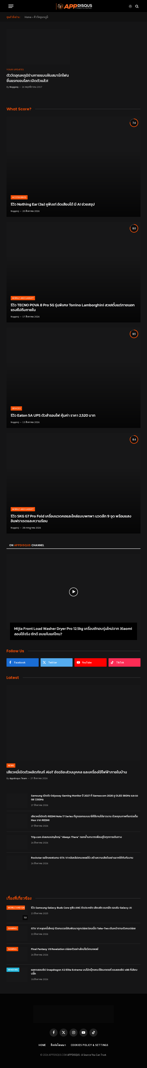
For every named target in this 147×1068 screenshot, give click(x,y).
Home (28, 17)
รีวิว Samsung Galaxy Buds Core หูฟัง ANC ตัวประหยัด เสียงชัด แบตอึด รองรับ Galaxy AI (81, 908)
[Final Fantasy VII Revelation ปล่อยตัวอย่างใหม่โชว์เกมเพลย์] (17, 954)
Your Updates (15, 69)
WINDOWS (13, 969)
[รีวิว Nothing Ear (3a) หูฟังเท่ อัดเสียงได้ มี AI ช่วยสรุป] (73, 166)
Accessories (19, 197)
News (11, 765)
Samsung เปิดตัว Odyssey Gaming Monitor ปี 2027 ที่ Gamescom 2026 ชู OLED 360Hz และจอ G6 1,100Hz (84, 798)
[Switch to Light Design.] (130, 6)
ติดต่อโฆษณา (58, 1045)
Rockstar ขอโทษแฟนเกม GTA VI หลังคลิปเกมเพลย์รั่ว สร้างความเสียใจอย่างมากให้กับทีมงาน (82, 858)
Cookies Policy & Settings (90, 1045)
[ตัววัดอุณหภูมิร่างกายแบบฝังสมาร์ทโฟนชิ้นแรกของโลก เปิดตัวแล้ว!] (38, 47)
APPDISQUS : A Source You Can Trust (86, 1054)
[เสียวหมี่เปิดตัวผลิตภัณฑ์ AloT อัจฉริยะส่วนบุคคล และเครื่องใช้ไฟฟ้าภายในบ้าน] (73, 722)
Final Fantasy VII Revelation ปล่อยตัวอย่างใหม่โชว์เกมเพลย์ (64, 949)
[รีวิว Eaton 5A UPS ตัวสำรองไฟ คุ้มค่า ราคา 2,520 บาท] (73, 377)
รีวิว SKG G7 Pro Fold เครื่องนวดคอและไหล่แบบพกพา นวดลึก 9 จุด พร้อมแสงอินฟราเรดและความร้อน (71, 519)
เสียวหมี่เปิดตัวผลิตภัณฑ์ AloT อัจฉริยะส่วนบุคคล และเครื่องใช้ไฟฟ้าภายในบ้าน (67, 772)
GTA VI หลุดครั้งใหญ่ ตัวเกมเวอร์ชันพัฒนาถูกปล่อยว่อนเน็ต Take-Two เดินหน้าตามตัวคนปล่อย (83, 928)
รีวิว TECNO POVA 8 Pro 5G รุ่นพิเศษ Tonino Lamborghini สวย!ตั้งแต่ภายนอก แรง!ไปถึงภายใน (73, 307)
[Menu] (10, 6)
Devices (16, 408)
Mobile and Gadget (23, 298)
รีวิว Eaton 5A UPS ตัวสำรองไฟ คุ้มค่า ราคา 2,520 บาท (53, 415)
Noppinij (14, 86)
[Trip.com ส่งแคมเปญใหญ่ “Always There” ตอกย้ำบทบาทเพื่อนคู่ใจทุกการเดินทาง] (17, 842)
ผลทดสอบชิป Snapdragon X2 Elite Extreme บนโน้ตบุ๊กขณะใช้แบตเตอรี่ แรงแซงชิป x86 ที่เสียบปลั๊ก (84, 972)
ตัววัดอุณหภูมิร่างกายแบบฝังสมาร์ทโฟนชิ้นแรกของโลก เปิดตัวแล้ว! (38, 78)
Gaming (12, 928)
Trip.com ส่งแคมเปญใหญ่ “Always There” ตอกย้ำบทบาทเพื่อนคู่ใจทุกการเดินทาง (76, 837)
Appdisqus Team (18, 778)
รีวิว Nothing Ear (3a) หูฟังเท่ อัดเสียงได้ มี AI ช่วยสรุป (53, 204)
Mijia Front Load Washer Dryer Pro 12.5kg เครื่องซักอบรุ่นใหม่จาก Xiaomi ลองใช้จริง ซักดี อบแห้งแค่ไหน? (73, 631)
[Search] (137, 6)
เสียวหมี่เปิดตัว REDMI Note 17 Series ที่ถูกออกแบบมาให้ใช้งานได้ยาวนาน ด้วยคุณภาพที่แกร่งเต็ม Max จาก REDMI (84, 818)
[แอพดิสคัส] (73, 6)
